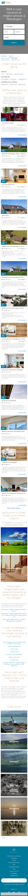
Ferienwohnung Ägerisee (9, 400)
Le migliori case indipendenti (14, 654)
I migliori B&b (14, 649)
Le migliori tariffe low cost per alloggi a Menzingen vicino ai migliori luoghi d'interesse (14, 664)
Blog (14, 869)
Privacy (14, 860)
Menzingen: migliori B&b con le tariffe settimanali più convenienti (14, 620)
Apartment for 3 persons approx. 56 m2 (13, 308)
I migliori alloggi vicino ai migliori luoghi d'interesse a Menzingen (14, 642)
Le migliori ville (14, 660)
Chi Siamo (14, 858)
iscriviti (23, 880)
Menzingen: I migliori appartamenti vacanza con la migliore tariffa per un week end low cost (14, 615)
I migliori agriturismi (14, 657)
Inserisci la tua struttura (14, 856)
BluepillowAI (14, 875)
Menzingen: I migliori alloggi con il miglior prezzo (14, 610)
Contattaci (14, 873)
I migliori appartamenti (14, 646)
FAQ (14, 864)
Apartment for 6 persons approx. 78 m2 (13, 246)
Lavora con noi (14, 871)
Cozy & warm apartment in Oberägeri (12, 369)
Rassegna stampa (14, 867)
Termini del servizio (14, 862)
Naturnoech (5, 215)
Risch (3, 838)
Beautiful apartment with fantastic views (13, 431)
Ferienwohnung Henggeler (9, 462)
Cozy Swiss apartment (8, 184)
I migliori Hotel (14, 652)
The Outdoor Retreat (8, 123)
